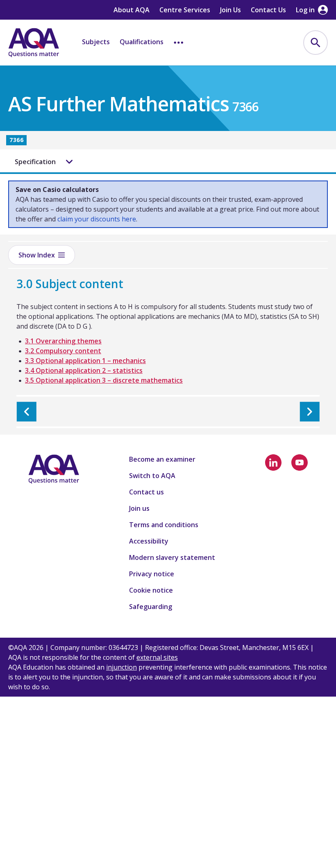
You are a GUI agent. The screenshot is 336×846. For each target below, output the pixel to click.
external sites (157, 657)
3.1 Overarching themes (63, 340)
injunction (121, 667)
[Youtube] (299, 462)
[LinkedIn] (273, 462)
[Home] (33, 42)
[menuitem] (315, 42)
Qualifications (141, 41)
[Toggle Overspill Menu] (178, 42)
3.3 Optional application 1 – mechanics (85, 360)
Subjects (96, 41)
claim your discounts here (96, 218)
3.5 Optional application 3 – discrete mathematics (104, 380)
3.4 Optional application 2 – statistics (84, 370)
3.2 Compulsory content (63, 350)
